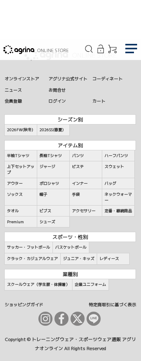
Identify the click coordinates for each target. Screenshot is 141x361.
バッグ (110, 183)
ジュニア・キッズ (78, 258)
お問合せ (57, 90)
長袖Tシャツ (51, 155)
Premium (15, 221)
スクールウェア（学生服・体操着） (38, 284)
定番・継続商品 (118, 210)
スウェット (114, 166)
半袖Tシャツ (18, 155)
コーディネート (107, 78)
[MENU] (131, 50)
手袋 (76, 194)
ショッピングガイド (24, 304)
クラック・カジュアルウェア (32, 258)
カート (98, 101)
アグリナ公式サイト (68, 78)
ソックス (15, 194)
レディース (109, 258)
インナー (80, 183)
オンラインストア (22, 78)
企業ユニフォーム (90, 284)
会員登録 (13, 101)
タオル (13, 210)
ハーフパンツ (116, 155)
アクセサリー (84, 210)
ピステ (78, 166)
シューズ (47, 221)
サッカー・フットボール (28, 247)
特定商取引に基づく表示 (112, 304)
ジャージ (47, 166)
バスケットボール (71, 247)
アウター (15, 183)
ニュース (13, 90)
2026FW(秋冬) (20, 129)
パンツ (78, 155)
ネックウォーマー (118, 197)
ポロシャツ (49, 183)
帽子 (43, 194)
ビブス (45, 210)
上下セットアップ (20, 169)
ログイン (57, 101)
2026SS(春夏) (52, 129)
